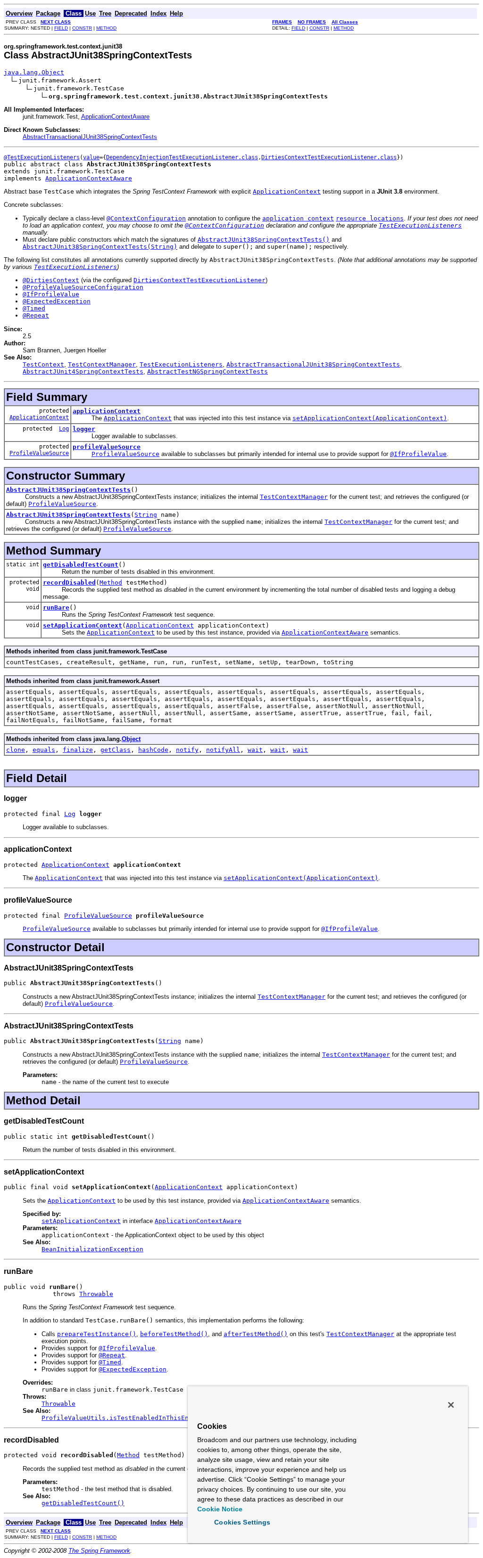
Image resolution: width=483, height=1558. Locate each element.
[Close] (451, 1405)
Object (131, 738)
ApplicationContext (39, 417)
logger (84, 428)
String (145, 514)
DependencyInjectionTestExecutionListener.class (182, 157)
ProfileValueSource (39, 453)
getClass (115, 749)
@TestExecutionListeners (42, 157)
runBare (56, 607)
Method (111, 582)
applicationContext (107, 411)
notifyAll (223, 749)
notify (187, 749)
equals (44, 749)
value (91, 157)
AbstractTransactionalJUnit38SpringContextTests (90, 136)
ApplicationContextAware (115, 116)
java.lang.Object (34, 72)
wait (255, 749)
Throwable (96, 1293)
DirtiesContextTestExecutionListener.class (329, 157)
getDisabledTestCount (80, 564)
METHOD (106, 28)
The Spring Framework (99, 1550)
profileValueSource (107, 446)
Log (64, 428)
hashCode (153, 749)
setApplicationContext (82, 625)
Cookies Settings (242, 1522)
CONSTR (82, 28)
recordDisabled (69, 582)
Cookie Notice (219, 1509)
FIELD (61, 28)
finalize (78, 749)
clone (15, 749)
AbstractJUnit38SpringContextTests (68, 489)
